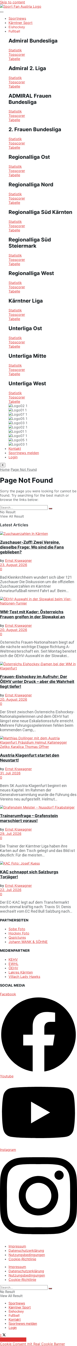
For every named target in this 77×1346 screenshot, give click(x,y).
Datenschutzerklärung (26, 1250)
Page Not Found (24, 469)
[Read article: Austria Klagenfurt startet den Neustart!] (38, 742)
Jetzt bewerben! (13, 1339)
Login (13, 457)
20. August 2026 (13, 630)
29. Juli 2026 (10, 833)
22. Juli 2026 (10, 890)
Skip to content (12, 2)
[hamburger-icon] (1, 12)
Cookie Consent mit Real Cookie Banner (32, 1344)
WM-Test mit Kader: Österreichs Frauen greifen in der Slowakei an (32, 614)
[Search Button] (50, 508)
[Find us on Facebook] (1, 1335)
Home (5, 469)
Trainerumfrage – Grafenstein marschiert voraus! (29, 818)
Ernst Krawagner (18, 560)
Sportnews (17, 18)
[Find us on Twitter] (4, 1335)
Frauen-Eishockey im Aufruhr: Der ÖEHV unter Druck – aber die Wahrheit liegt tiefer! (37, 681)
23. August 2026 (13, 565)
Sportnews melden (24, 453)
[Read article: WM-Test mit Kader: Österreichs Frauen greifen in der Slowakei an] (38, 601)
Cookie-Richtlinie (22, 1259)
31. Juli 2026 (10, 773)
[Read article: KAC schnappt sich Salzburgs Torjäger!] (38, 863)
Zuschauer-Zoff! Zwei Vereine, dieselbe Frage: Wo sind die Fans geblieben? (32, 547)
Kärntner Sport (21, 23)
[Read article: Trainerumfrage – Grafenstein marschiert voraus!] (38, 807)
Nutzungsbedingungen (27, 1255)
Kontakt (15, 448)
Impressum (17, 1246)
